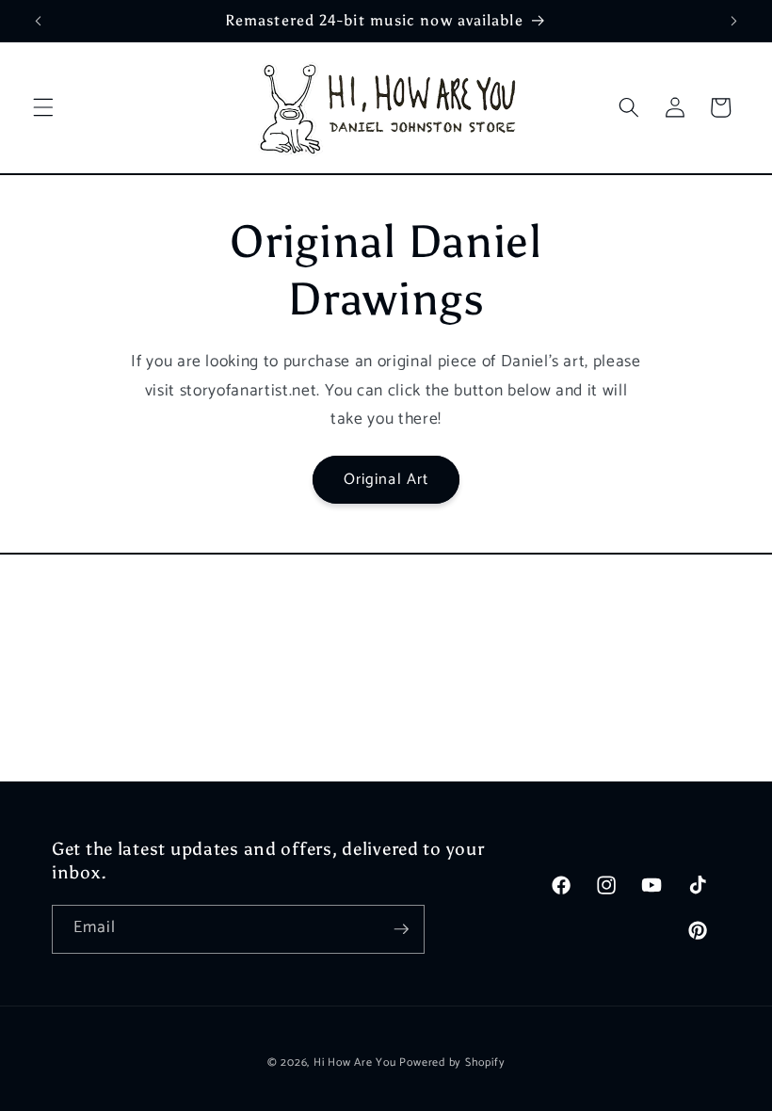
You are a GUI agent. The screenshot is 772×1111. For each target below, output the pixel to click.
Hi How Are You (355, 1063)
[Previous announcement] (38, 20)
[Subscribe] (401, 929)
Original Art (386, 479)
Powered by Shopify (452, 1063)
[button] (43, 107)
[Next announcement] (733, 20)
